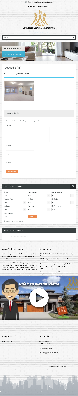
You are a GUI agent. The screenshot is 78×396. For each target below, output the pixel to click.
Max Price (31, 206)
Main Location (32, 192)
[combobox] (39, 195)
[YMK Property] (39, 18)
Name (8, 146)
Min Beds (31, 199)
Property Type (8, 199)
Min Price (7, 206)
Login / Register (44, 6)
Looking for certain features (14, 221)
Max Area (8, 213)
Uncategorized (7, 341)
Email (8, 154)
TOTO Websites (61, 366)
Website (8, 162)
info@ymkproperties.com (44, 2)
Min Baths (54, 199)
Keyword (6, 192)
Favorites (33, 6)
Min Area (56, 206)
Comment (9, 125)
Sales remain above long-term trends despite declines (56, 264)
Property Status (56, 192)
